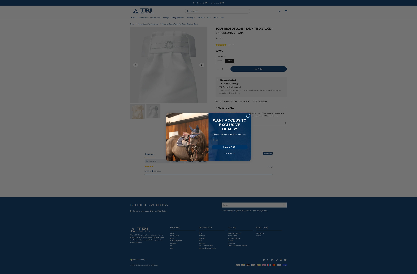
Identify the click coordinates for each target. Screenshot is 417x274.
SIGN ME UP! (229, 147)
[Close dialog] (248, 115)
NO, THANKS (230, 154)
